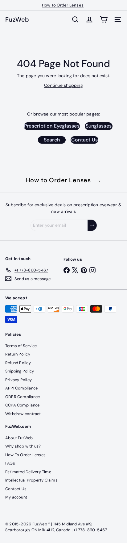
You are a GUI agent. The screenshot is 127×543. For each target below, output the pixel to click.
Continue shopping (63, 85)
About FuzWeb (19, 437)
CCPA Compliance (22, 405)
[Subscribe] (92, 225)
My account (16, 497)
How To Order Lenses (63, 5)
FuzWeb (17, 19)
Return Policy (17, 354)
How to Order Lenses (63, 180)
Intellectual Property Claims (31, 480)
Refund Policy (18, 362)
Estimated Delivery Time (28, 471)
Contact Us (84, 140)
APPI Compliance (21, 388)
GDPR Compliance (22, 396)
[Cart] (103, 19)
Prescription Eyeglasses (52, 126)
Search (52, 140)
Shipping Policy (19, 371)
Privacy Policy (18, 379)
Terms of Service (21, 345)
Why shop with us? (23, 446)
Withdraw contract (23, 413)
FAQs (10, 463)
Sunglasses (99, 126)
